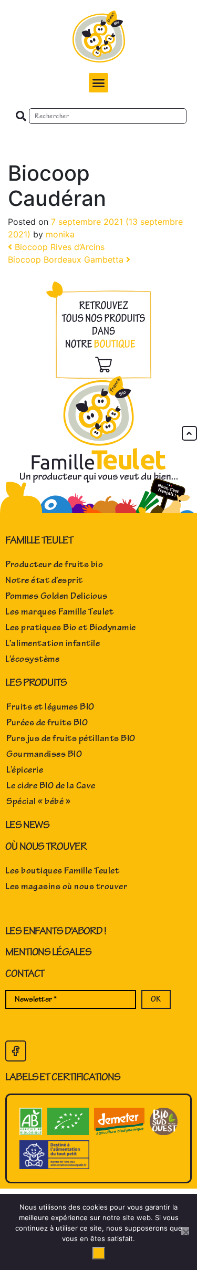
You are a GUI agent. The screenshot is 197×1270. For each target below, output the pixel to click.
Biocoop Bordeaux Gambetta (67, 259)
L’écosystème (32, 659)
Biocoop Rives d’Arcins (58, 247)
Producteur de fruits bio (54, 564)
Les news (27, 824)
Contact (24, 973)
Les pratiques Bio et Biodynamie (70, 627)
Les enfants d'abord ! (55, 931)
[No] (185, 1231)
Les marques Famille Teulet (59, 612)
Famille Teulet (39, 540)
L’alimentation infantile (52, 643)
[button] (99, 83)
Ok (99, 1253)
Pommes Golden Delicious (56, 596)
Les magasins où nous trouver (66, 886)
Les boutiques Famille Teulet (62, 871)
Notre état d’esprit (44, 580)
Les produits (36, 682)
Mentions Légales (48, 952)
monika (60, 234)
